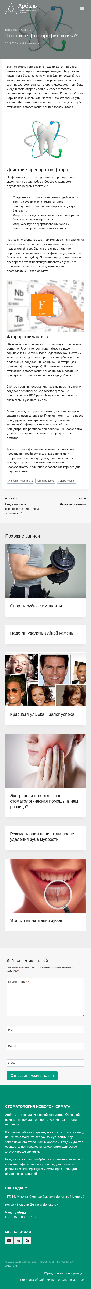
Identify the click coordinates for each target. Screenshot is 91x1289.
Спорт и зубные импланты (36, 606)
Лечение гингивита (73, 501)
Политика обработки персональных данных (52, 1280)
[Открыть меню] (82, 8)
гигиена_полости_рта (20, 480)
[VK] (18, 1241)
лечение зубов (45, 480)
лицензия (11, 1265)
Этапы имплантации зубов (36, 920)
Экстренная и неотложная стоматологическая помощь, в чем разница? (44, 801)
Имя (12, 1029)
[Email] (9, 1241)
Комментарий (18, 981)
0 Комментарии (31, 43)
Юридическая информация (64, 1273)
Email (13, 1046)
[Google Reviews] (27, 1241)
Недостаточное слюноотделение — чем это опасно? (22, 506)
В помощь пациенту (18, 30)
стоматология (66, 480)
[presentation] (45, 571)
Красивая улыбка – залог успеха (42, 714)
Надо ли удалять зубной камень (41, 633)
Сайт (11, 1063)
